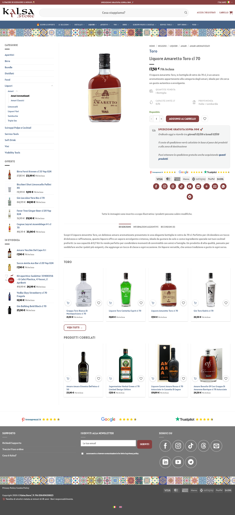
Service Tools (166, 25)
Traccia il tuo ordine (13, 449)
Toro (153, 51)
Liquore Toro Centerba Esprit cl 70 (125, 310)
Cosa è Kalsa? (9, 455)
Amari (11, 91)
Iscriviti (144, 444)
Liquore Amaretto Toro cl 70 (164, 310)
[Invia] (185, 12)
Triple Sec (12, 120)
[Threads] (173, 186)
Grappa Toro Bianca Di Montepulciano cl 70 (77, 312)
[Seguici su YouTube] (178, 462)
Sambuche (13, 116)
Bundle (8, 67)
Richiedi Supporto (11, 443)
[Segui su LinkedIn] (165, 462)
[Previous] (69, 363)
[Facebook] (156, 186)
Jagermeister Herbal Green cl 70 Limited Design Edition (124, 388)
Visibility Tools (12, 152)
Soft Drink (181, 25)
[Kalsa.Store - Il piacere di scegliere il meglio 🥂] (18, 12)
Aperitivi (104, 25)
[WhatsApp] (223, 186)
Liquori (91, 25)
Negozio (162, 46)
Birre (125, 25)
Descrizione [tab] (125, 227)
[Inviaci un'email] (216, 446)
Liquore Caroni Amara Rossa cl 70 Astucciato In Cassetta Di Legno (167, 388)
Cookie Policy (22, 487)
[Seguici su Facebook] (165, 446)
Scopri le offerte (47, 25)
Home (152, 46)
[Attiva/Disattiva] (52, 86)
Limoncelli (13, 106)
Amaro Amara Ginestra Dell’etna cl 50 (83, 388)
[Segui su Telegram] (191, 462)
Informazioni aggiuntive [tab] (146, 227)
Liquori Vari (13, 111)
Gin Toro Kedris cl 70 (203, 310)
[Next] (224, 363)
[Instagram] (164, 186)
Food (194, 25)
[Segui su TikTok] (191, 446)
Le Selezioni (64, 25)
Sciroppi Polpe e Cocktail (143, 25)
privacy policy (132, 453)
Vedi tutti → (75, 327)
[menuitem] (114, 507)
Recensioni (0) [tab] (168, 227)
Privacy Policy (9, 487)
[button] (206, 13)
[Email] (215, 186)
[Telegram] (190, 197)
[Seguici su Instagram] (178, 446)
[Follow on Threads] (204, 446)
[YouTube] (190, 186)
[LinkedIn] (198, 186)
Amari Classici (17, 100)
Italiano (222, 2)
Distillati (78, 25)
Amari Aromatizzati (20, 95)
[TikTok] (181, 186)
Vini (115, 25)
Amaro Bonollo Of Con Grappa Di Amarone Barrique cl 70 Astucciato (210, 388)
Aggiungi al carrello (182, 118)
